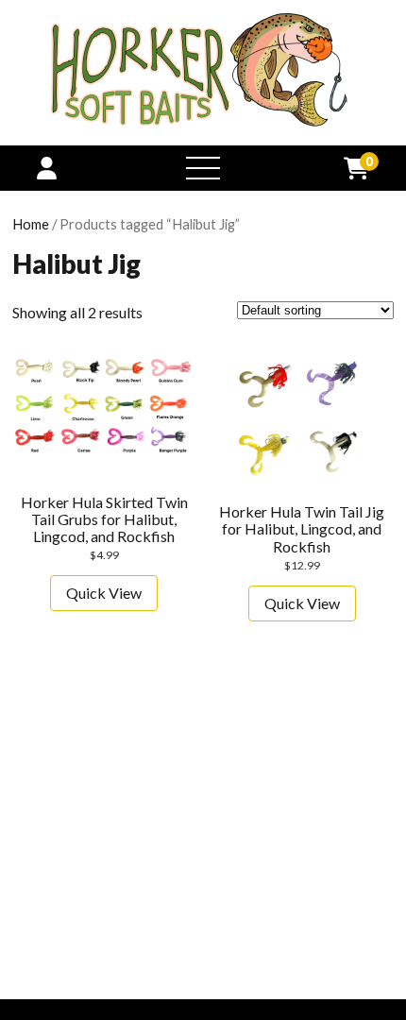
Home (30, 223)
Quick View (104, 593)
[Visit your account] (47, 167)
